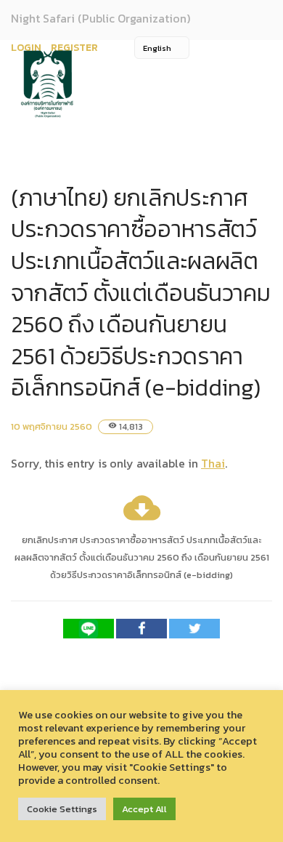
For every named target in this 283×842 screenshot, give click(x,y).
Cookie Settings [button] (62, 809)
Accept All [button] (144, 809)
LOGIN (26, 47)
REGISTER (74, 47)
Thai (213, 463)
